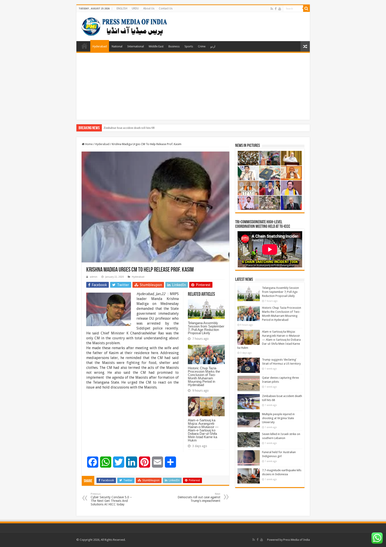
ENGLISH (122, 8)
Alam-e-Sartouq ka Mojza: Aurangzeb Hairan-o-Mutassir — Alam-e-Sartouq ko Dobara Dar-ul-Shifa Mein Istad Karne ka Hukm (203, 430)
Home (84, 46)
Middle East (156, 46)
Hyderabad (99, 46)
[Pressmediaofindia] (124, 25)
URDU (135, 8)
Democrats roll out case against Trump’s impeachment (199, 497)
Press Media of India (296, 539)
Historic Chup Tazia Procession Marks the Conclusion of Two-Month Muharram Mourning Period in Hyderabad (204, 376)
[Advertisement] (193, 86)
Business (174, 46)
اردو (212, 46)
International (135, 46)
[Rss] (271, 8)
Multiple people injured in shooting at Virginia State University (278, 418)
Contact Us (165, 8)
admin (93, 276)
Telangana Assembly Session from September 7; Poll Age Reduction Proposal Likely (206, 328)
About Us (148, 8)
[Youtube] (279, 8)
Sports (189, 46)
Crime (202, 46)
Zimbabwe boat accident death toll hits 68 (129, 127)
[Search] (306, 8)
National (117, 46)
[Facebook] (275, 8)
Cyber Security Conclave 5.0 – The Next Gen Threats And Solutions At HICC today (111, 499)
